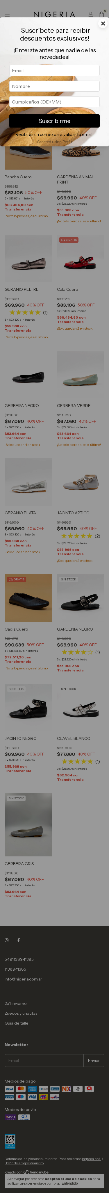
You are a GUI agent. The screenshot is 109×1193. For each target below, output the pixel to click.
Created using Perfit (54, 142)
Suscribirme (54, 120)
